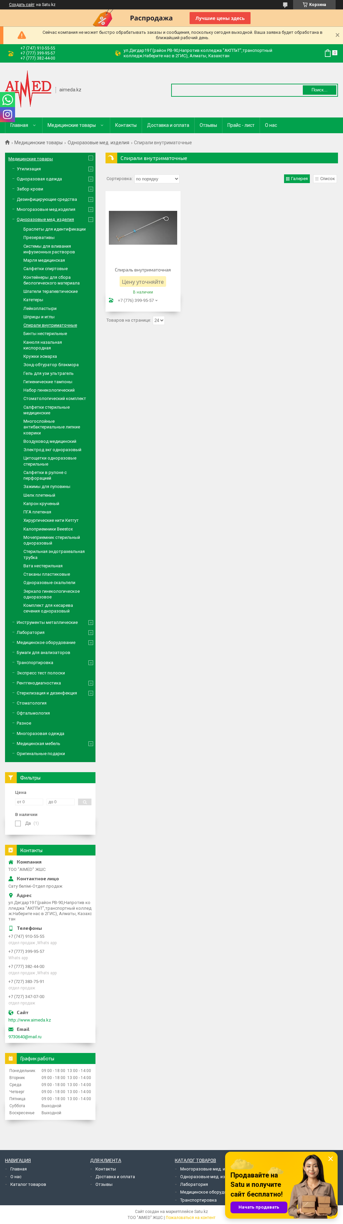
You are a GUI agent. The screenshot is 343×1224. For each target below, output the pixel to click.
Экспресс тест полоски (41, 672)
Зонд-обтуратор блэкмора (51, 364)
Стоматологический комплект (54, 398)
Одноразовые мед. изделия (98, 142)
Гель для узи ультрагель (48, 373)
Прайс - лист (241, 125)
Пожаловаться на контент (190, 1217)
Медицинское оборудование (46, 642)
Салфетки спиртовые (45, 268)
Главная (19, 125)
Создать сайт (22, 4)
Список (327, 178)
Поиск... (320, 89)
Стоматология (32, 703)
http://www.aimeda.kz (29, 1020)
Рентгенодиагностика (39, 682)
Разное (24, 723)
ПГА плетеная (37, 511)
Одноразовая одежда (39, 178)
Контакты (126, 125)
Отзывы (208, 125)
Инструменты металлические (47, 622)
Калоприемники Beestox (48, 529)
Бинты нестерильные (45, 333)
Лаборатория (31, 632)
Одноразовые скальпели (49, 582)
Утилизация (29, 168)
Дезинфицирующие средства (47, 199)
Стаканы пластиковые (46, 574)
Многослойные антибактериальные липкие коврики (51, 427)
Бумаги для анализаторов (43, 652)
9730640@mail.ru (25, 1036)
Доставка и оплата (168, 125)
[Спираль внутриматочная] (143, 227)
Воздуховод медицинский (49, 441)
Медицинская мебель (38, 743)
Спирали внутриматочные (50, 325)
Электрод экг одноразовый (52, 449)
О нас (271, 125)
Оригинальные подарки (41, 753)
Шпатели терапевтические (50, 291)
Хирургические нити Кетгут (51, 520)
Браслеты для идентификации (54, 229)
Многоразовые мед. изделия (210, 1168)
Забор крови (30, 188)
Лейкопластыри (40, 308)
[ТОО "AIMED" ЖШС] (28, 89)
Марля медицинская (44, 260)
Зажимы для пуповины (46, 486)
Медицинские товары (72, 125)
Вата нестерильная (43, 565)
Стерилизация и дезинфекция (47, 693)
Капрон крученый (41, 503)
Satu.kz (201, 1211)
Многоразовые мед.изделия (46, 209)
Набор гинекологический (49, 390)
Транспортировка (35, 662)
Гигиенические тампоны (47, 381)
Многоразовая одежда (40, 733)
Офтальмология (33, 713)
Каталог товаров (28, 1184)
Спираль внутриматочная (143, 269)
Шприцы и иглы (39, 316)
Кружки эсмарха (40, 356)
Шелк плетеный (39, 495)
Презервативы (39, 237)
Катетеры (33, 299)
